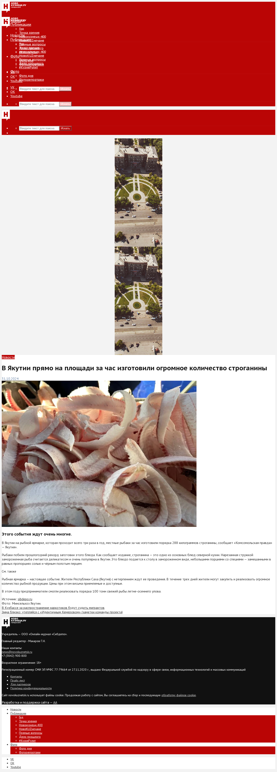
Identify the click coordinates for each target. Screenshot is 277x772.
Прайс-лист (17, 680)
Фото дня (26, 76)
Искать (65, 89)
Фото (14, 56)
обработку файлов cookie (178, 695)
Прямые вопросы (32, 44)
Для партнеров (20, 684)
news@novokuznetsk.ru (17, 652)
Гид (21, 44)
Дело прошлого (31, 63)
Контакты (16, 676)
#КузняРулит (28, 67)
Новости (17, 35)
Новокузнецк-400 (32, 37)
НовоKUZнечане (31, 40)
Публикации (20, 39)
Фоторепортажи (31, 80)
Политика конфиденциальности (31, 688)
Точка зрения (29, 33)
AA (55, 702)
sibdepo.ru (25, 599)
